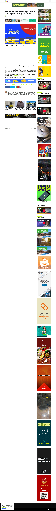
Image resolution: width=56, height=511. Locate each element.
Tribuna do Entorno (29, 84)
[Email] (20, 87)
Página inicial (6, 9)
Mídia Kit (46, 509)
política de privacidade (5, 507)
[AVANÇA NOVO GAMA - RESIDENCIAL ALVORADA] (44, 15)
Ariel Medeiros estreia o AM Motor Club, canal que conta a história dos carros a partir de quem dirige (31, 108)
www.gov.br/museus (28, 77)
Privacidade (49, 509)
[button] (48, 1)
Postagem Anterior (7, 128)
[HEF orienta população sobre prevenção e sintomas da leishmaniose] (10, 104)
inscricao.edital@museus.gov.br (18, 75)
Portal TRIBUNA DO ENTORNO (22, 84)
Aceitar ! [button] (4, 508)
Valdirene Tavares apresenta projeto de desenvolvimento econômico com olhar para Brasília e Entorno (20, 109)
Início (43, 509)
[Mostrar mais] (21, 87)
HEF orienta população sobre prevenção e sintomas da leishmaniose (9, 108)
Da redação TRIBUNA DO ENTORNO (13, 84)
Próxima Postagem (33, 128)
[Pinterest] (18, 87)
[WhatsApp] (16, 87)
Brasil (9, 9)
